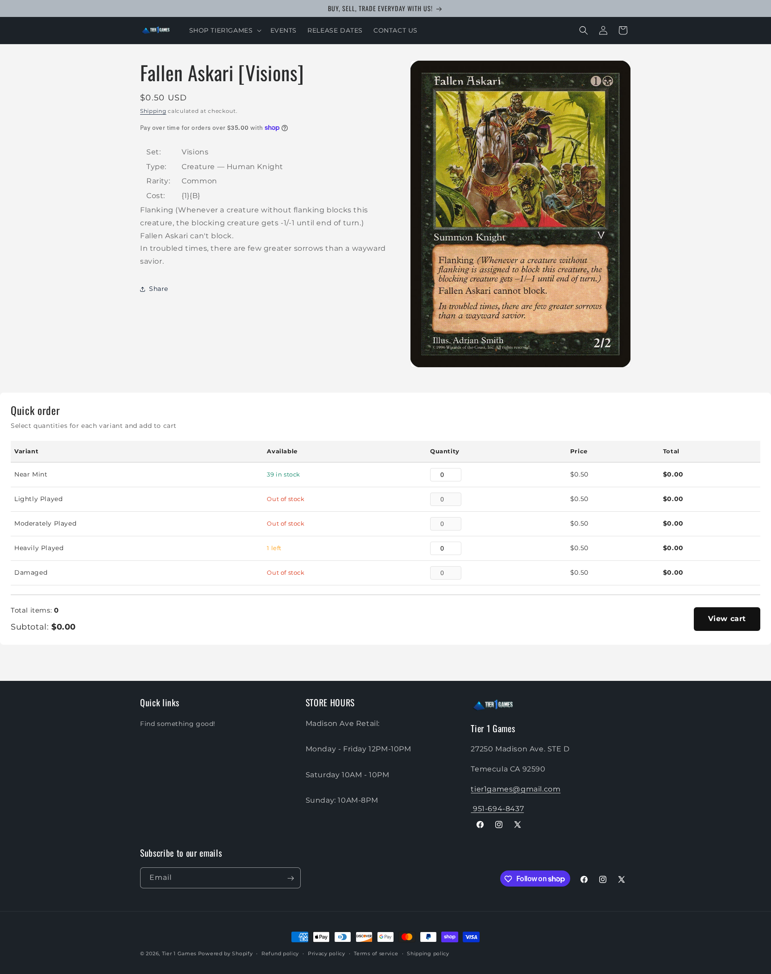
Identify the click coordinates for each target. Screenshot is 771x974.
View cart (727, 618)
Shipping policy (428, 953)
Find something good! (178, 723)
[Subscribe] (290, 878)
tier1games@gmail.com (515, 788)
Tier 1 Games (179, 953)
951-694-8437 (497, 808)
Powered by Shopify (225, 953)
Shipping (153, 111)
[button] (224, 30)
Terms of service (376, 953)
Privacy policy (326, 953)
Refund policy (280, 953)
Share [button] (158, 289)
